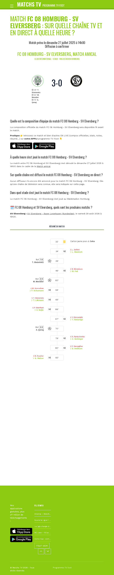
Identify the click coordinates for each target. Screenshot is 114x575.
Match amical (43, 166)
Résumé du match (57, 226)
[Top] (106, 568)
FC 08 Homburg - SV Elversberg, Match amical (57, 54)
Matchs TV (41, 4)
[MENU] (13, 6)
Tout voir (42, 546)
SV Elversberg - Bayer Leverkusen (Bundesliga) (50, 213)
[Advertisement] (57, 410)
